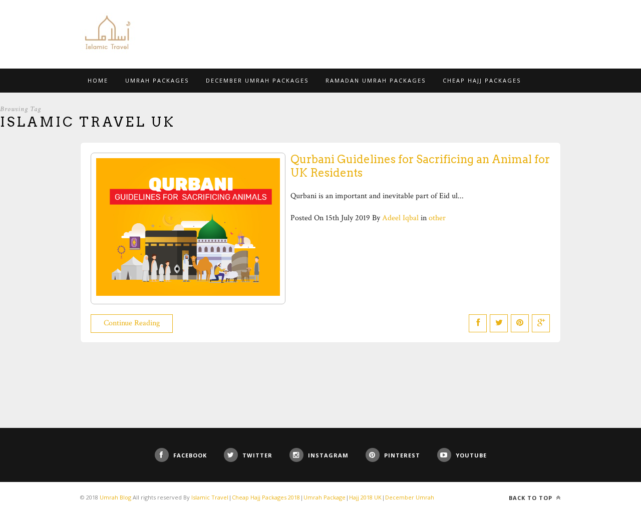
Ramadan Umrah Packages (376, 80)
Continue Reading (132, 323)
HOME (98, 80)
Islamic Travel (209, 497)
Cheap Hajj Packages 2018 (266, 497)
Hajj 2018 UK (365, 497)
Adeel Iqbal (400, 218)
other (437, 218)
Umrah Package (324, 497)
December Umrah (409, 497)
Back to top (531, 497)
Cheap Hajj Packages (482, 80)
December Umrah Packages (257, 80)
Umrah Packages (157, 80)
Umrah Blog (115, 497)
